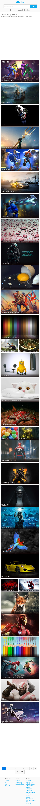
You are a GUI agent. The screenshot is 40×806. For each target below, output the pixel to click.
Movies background (29, 797)
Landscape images (29, 794)
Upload (20, 10)
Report (7, 784)
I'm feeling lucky (20, 784)
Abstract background (29, 781)
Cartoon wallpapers (29, 787)
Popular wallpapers (19, 781)
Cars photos (29, 785)
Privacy (7, 782)
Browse (12, 10)
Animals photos (30, 784)
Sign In (26, 10)
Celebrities (29, 790)
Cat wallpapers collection (30, 802)
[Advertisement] (20, 38)
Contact (7, 785)
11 (22, 772)
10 (17, 772)
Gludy (20, 2)
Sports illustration (31, 800)
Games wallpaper (30, 792)
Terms (7, 780)
